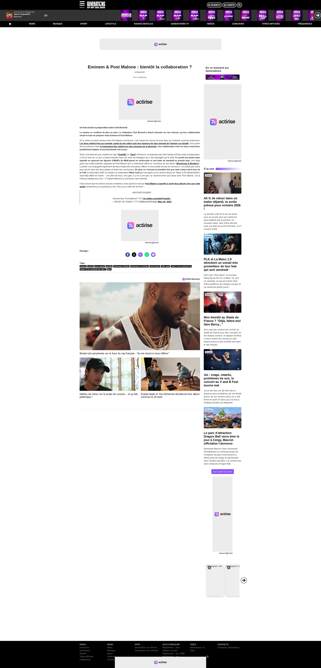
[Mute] (46, 15)
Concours (238, 24)
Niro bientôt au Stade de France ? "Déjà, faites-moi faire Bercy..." (222, 321)
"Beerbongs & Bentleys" (187, 164)
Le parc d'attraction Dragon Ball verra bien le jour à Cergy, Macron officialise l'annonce (221, 438)
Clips (192, 650)
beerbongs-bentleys (121, 266)
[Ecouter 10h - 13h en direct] (222, 77)
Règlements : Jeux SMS (173, 653)
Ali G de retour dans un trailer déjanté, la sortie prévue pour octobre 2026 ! (222, 203)
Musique (57, 24)
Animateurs (85, 650)
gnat (109, 269)
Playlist (83, 653)
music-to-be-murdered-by (181, 266)
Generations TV (180, 24)
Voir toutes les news (222, 471)
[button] (215, 580)
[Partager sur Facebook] (127, 256)
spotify (90, 266)
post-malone (99, 266)
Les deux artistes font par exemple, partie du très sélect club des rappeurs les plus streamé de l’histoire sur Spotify (134, 143)
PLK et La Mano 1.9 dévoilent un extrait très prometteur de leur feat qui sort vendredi (221, 264)
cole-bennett (154, 266)
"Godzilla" (122, 154)
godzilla (109, 266)
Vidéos (210, 24)
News (32, 24)
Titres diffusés (271, 24)
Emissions (84, 647)
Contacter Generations (228, 647)
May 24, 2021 (165, 201)
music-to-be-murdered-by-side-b (93, 269)
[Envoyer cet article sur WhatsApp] (146, 256)
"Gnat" (133, 154)
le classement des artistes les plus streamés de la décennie (128, 146)
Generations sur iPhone (146, 647)
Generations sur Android (146, 650)
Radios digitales (143, 24)
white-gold (165, 266)
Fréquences (305, 24)
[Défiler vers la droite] (244, 580)
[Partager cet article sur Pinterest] (140, 256)
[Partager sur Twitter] (133, 256)
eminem (83, 266)
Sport (83, 24)
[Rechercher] (239, 5)
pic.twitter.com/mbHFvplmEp (156, 199)
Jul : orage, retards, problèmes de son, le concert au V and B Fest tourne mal (221, 380)
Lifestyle (110, 24)
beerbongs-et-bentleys (139, 266)
